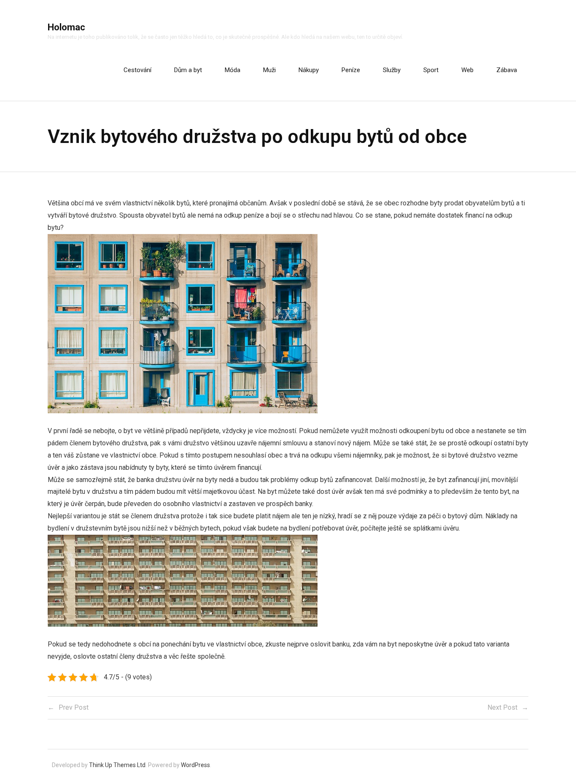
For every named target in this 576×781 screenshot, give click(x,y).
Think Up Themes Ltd (117, 765)
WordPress (195, 765)
